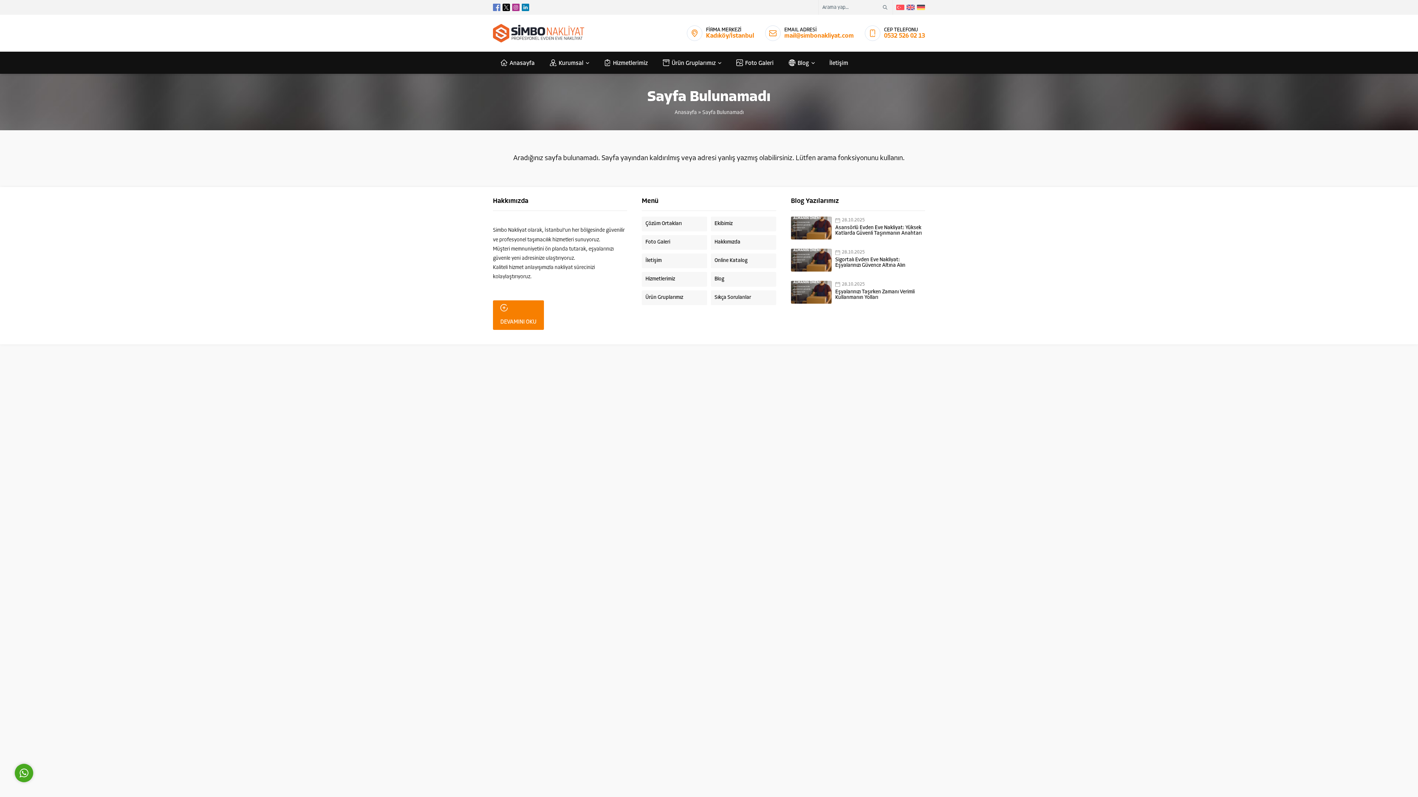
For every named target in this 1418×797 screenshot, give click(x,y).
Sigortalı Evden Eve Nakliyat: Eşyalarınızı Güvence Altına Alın (870, 262)
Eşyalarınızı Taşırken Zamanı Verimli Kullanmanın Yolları (875, 294)
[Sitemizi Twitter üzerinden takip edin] (506, 7)
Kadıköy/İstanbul (730, 36)
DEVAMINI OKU (518, 322)
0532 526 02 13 (904, 36)
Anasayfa (686, 112)
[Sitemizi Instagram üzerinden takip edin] (516, 7)
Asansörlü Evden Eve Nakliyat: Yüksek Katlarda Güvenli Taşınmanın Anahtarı (878, 230)
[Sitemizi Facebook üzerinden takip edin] (496, 7)
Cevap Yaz (70, 740)
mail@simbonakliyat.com (819, 36)
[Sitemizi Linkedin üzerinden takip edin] (525, 7)
